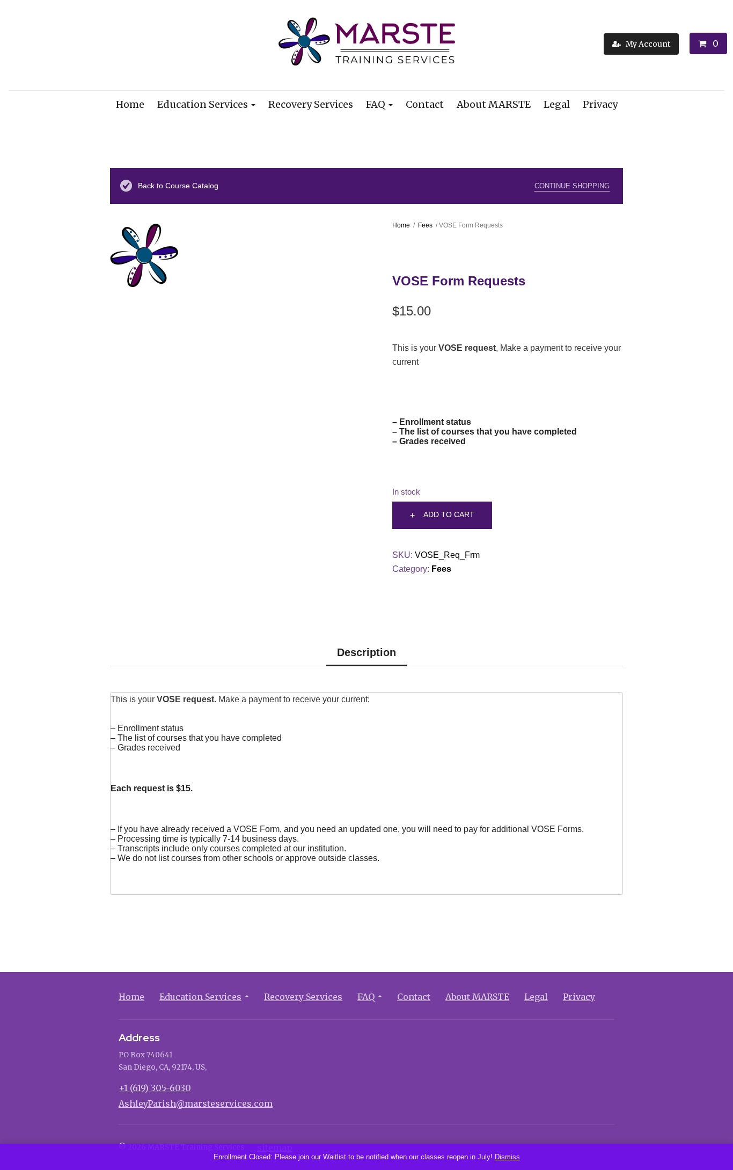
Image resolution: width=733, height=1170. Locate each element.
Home (130, 104)
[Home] (367, 44)
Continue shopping (572, 186)
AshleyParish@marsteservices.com (196, 1103)
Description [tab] (366, 652)
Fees (425, 225)
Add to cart (448, 514)
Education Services (202, 104)
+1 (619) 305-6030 (155, 1088)
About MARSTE (494, 104)
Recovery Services (310, 104)
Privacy (600, 104)
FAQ (375, 104)
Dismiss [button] (507, 1157)
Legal (557, 104)
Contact (425, 104)
